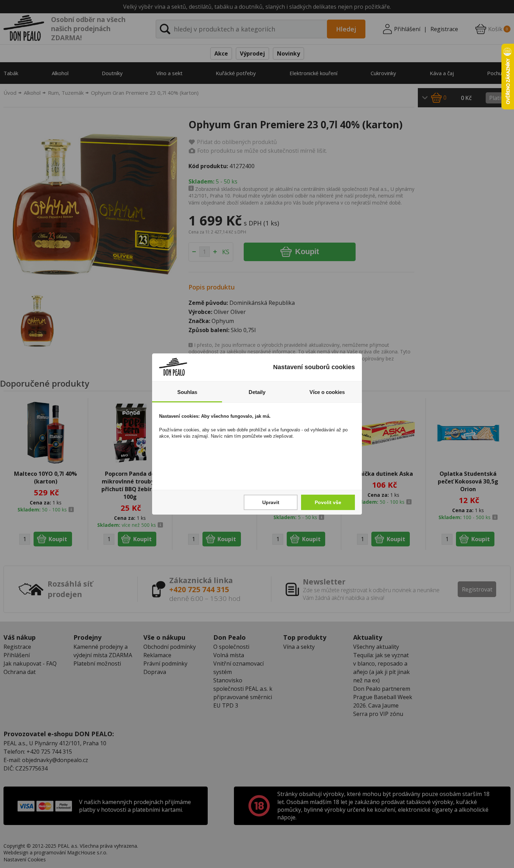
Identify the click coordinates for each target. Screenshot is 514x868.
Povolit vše (328, 502)
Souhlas (187, 392)
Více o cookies (327, 392)
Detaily (257, 392)
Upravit (270, 502)
